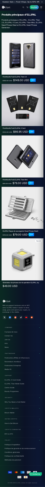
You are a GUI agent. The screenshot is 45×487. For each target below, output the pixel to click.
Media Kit (8, 369)
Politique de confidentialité (14, 456)
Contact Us (9, 336)
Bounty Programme (12, 391)
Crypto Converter (13, 429)
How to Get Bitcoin (11, 423)
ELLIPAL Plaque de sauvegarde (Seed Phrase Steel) (20, 231)
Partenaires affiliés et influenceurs (17, 358)
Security (8, 397)
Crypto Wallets (12, 408)
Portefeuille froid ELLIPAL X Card (14, 128)
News (7, 347)
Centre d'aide (9, 387)
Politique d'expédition (12, 444)
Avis (6, 343)
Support (8, 375)
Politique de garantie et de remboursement (20, 448)
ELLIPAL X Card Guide (13, 380)
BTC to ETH (9, 434)
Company (8, 327)
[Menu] (41, 7)
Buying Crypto (11, 419)
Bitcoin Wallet (9, 413)
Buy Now (34, 7)
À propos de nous (11, 332)
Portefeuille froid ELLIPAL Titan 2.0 (15, 77)
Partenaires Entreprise (13, 365)
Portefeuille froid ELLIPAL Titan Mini (15, 180)
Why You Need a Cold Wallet (15, 402)
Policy (7, 440)
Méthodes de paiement (13, 460)
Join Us (7, 339)
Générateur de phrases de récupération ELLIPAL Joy (21, 283)
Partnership (10, 353)
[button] (23, 7)
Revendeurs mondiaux (13, 361)
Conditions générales (12, 452)
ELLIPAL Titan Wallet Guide (14, 384)
